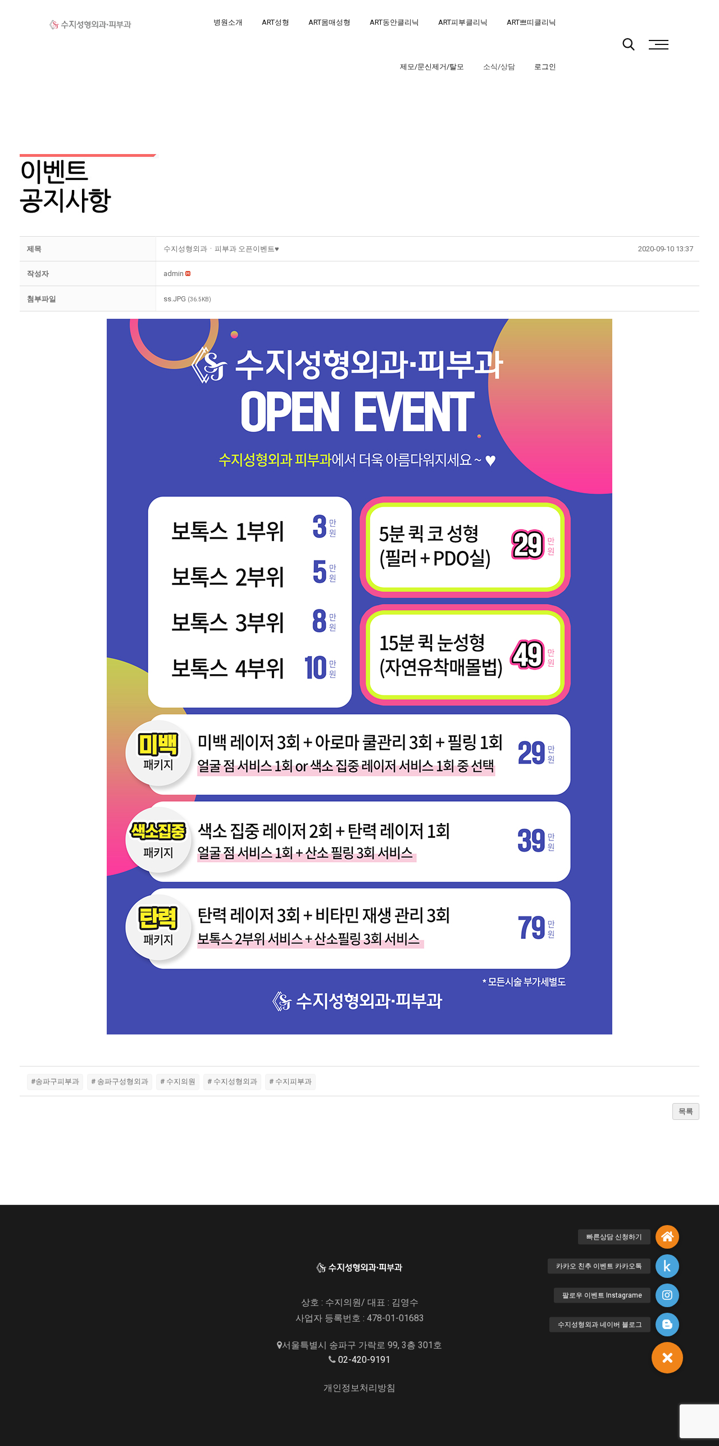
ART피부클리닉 (463, 22)
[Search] (628, 44)
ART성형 (275, 22)
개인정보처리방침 (359, 1387)
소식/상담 (499, 66)
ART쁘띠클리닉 (531, 22)
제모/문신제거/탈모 (432, 66)
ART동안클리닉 (394, 22)
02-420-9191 (364, 1359)
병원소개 (228, 22)
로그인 (545, 66)
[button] (173, 273)
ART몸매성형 (329, 22)
